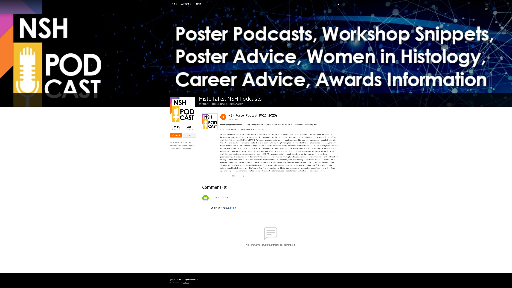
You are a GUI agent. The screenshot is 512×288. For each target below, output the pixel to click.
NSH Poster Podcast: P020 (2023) (252, 115)
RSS (190, 135)
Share (177, 135)
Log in (233, 207)
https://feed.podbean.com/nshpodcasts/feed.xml (222, 104)
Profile (198, 3)
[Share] (243, 176)
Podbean (186, 283)
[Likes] (221, 176)
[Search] (338, 3)
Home (174, 3)
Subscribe (186, 3)
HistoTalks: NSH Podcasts (230, 98)
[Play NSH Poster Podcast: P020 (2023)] (223, 117)
